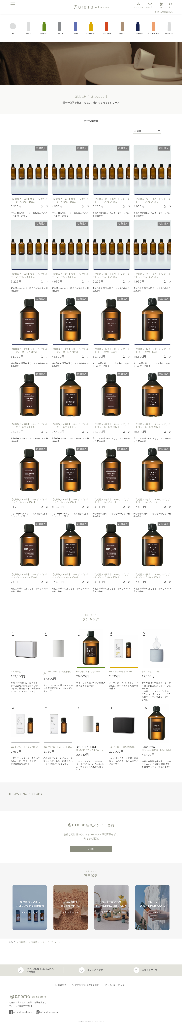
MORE (91, 849)
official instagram (49, 1012)
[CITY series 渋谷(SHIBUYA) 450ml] (156, 723)
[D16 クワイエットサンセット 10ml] (58, 723)
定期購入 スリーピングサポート (45, 942)
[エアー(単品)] (25, 648)
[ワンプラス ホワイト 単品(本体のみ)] (58, 648)
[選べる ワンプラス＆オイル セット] (91, 723)
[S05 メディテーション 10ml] (123, 648)
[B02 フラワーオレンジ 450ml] (91, 648)
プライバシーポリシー (116, 985)
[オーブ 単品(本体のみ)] (156, 648)
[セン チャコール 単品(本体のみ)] (123, 723)
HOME (12, 942)
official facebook (22, 1012)
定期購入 (23, 942)
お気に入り (150, 7)
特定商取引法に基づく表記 (85, 985)
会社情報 (62, 985)
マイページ (138, 7)
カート (161, 8)
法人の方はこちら (165, 12)
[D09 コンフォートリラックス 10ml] (25, 723)
